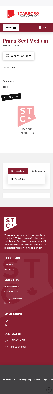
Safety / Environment (13, 298)
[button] (11, 27)
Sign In (7, 320)
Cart (6, 325)
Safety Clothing (11, 291)
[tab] (18, 171)
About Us (8, 265)
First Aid (8, 303)
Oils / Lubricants (11, 286)
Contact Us (9, 269)
